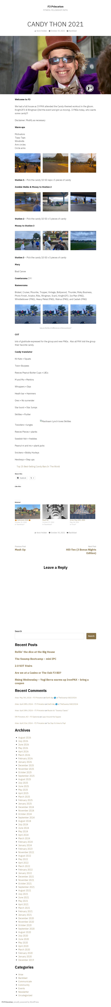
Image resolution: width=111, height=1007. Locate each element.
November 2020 (26, 921)
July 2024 (23, 824)
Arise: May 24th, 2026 (77, 520)
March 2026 (24, 754)
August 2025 (24, 779)
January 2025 (25, 803)
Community (23, 984)
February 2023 (25, 848)
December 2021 (26, 876)
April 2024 (23, 834)
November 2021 (26, 880)
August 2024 (24, 820)
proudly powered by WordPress (26, 1002)
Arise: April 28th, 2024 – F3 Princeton (30, 704)
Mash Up (45, 520)
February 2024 (25, 841)
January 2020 (25, 956)
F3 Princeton (56, 6)
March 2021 (24, 907)
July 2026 (23, 741)
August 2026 (24, 737)
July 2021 (23, 893)
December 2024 (26, 807)
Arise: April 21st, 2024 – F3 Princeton (30, 723)
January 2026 (25, 761)
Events (21, 988)
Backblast (73, 31)
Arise (20, 974)
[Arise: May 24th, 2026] (82, 511)
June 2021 (23, 897)
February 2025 (25, 800)
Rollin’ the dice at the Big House (35, 652)
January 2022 (25, 873)
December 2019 (26, 959)
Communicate (25, 981)
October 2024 (25, 814)
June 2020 (23, 939)
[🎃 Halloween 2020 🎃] (27, 511)
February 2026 (25, 758)
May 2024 (23, 831)
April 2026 (23, 751)
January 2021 (25, 914)
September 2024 (26, 817)
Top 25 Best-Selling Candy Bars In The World (38, 466)
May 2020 (23, 942)
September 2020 (26, 928)
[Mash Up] (55, 511)
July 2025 (23, 782)
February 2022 (25, 869)
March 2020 (24, 949)
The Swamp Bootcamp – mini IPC (35, 659)
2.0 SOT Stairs (23, 665)
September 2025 (26, 775)
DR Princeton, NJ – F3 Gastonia (27, 717)
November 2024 (26, 810)
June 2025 (23, 786)
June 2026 (23, 744)
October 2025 (25, 772)
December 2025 (26, 765)
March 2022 (24, 866)
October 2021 (25, 883)
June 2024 (23, 827)
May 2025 (23, 789)
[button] (28, 163)
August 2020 (24, 932)
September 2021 (26, 887)
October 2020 (25, 925)
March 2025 (24, 796)
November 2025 (26, 768)
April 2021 (23, 904)
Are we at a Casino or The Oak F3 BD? (38, 672)
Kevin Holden (42, 31)
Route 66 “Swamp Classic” (58, 710)
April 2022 (23, 862)
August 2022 (24, 855)
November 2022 (26, 852)
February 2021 (25, 911)
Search (18, 631)
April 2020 (23, 946)
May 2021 (23, 900)
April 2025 (23, 793)
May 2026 (23, 748)
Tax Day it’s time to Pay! (56, 723)
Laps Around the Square (51, 717)
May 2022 (23, 859)
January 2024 (25, 845)
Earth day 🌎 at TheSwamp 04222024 (61, 697)
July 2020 (23, 935)
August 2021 (24, 890)
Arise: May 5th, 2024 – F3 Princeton (29, 697)
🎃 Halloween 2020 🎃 (22, 520)
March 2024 (24, 838)
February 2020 (25, 953)
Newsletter (23, 991)
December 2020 (26, 918)
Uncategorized (25, 995)
